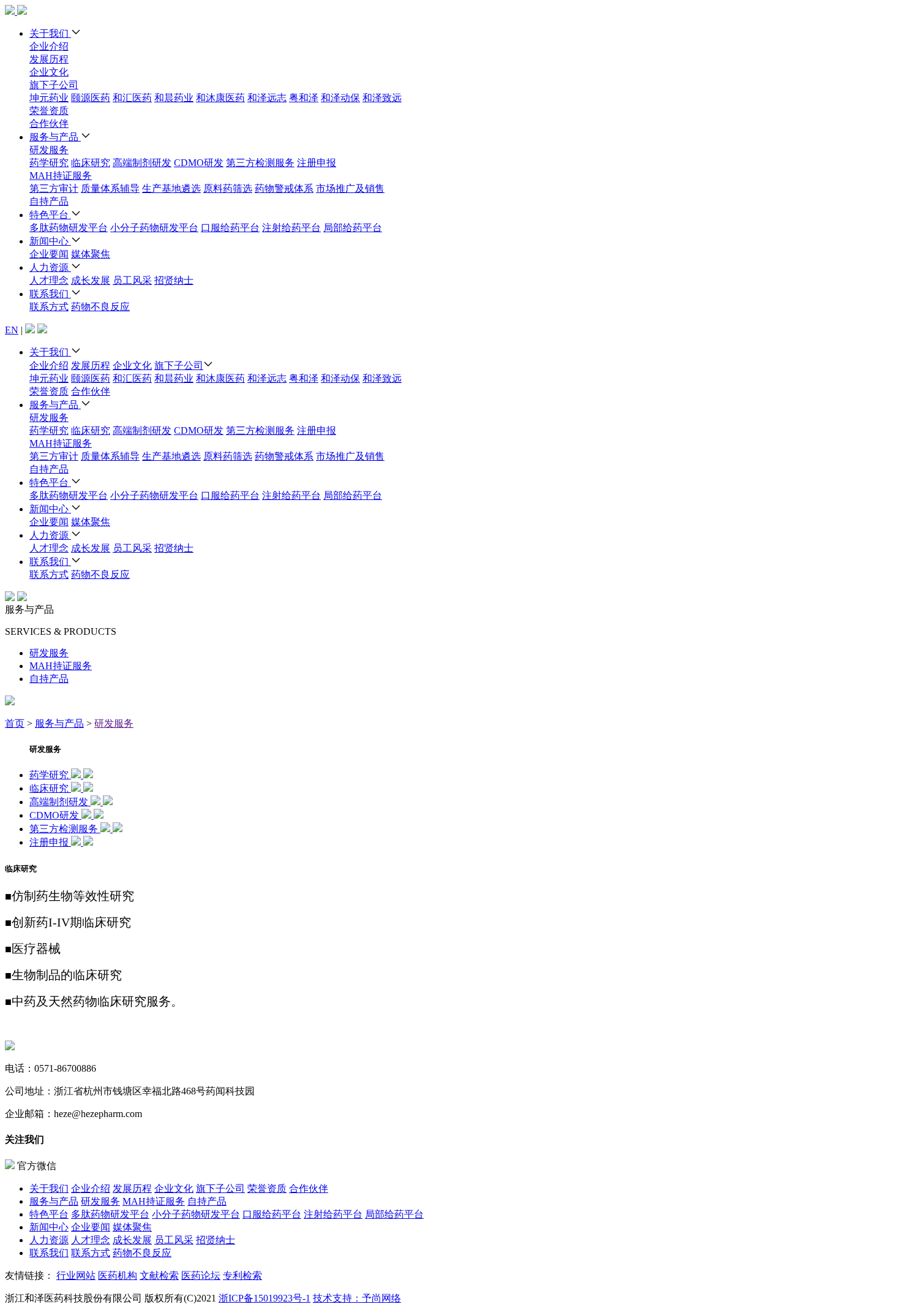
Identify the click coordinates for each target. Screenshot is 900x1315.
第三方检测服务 (260, 162)
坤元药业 (49, 98)
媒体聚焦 (90, 254)
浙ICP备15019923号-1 (264, 1298)
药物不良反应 (100, 306)
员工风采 (132, 280)
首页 (14, 723)
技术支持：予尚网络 (357, 1298)
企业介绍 (49, 46)
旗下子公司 (53, 85)
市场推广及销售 (350, 188)
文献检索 (159, 1275)
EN (11, 330)
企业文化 (49, 72)
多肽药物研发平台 (68, 227)
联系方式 (49, 306)
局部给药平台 (352, 227)
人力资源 (50, 267)
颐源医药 (90, 98)
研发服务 (49, 150)
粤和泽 (303, 98)
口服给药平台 (230, 227)
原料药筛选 (227, 188)
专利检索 (242, 1275)
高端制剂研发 (142, 162)
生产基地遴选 (171, 188)
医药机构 (117, 1275)
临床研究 (90, 162)
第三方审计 (53, 188)
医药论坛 (200, 1275)
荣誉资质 (49, 110)
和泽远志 (267, 98)
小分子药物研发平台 (154, 227)
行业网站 (76, 1275)
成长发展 (90, 280)
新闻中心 (50, 241)
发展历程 (49, 59)
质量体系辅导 (110, 188)
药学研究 (49, 162)
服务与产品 (55, 137)
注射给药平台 (291, 227)
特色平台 (50, 215)
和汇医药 (132, 98)
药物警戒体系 (284, 188)
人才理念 (49, 280)
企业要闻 (49, 254)
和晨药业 (173, 98)
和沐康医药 (220, 98)
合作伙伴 (49, 123)
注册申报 (316, 162)
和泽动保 (340, 98)
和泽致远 (382, 98)
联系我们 (50, 294)
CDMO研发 (198, 162)
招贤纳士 (173, 280)
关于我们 (50, 33)
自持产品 (49, 201)
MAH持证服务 (60, 175)
